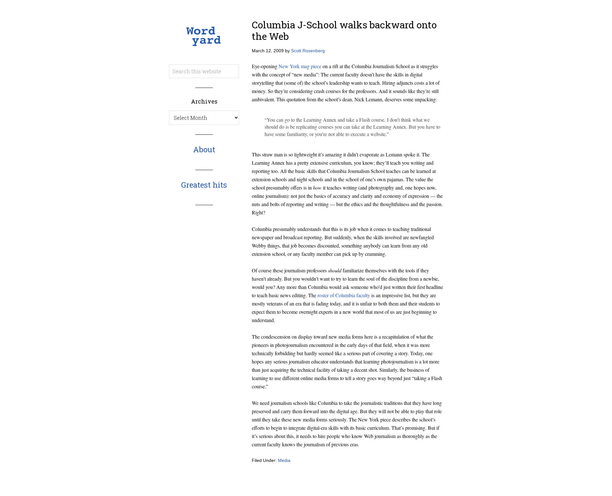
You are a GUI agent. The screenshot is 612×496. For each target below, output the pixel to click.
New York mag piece (300, 66)
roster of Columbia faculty (343, 295)
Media (284, 460)
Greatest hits (204, 185)
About (204, 149)
